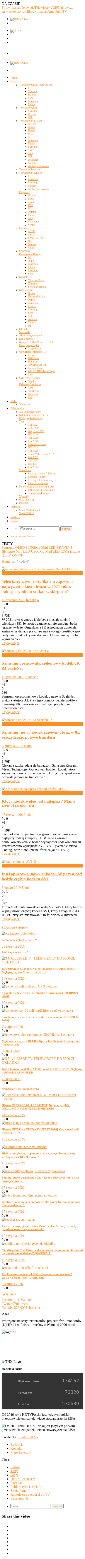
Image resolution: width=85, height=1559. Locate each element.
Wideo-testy (25, 404)
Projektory (24, 192)
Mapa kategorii (20, 1452)
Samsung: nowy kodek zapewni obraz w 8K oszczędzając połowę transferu (41, 734)
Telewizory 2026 (46, 7)
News (6, 573)
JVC (30, 133)
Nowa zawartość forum (22, 536)
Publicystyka (17, 408)
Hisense (32, 94)
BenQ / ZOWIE (36, 237)
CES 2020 (33, 428)
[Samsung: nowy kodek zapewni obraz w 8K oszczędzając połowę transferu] (27, 720)
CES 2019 (33, 437)
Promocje (15, 506)
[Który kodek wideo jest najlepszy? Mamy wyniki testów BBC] (35, 789)
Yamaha (32, 322)
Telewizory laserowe (29, 169)
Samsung (32, 91)
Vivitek (31, 224)
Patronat (23, 502)
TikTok (14, 521)
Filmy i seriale (11, 7)
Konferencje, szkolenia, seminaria (36, 486)
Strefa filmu (25, 470)
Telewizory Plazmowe (30, 172)
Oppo (31, 260)
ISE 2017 (33, 463)
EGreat (31, 355)
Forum (13, 77)
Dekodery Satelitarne (30, 384)
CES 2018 (33, 450)
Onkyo (31, 299)
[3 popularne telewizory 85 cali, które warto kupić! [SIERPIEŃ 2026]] (29, 986)
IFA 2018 (33, 441)
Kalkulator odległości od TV (34, 415)
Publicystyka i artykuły (31, 418)
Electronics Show (37, 444)
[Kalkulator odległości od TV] (18, 933)
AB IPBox (33, 390)
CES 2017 (33, 460)
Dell (30, 241)
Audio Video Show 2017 (41, 454)
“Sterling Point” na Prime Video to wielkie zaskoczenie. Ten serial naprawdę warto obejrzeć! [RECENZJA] (42, 1251)
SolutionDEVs (28, 1437)
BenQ (31, 198)
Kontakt (16, 1448)
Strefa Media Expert (29, 510)
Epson (31, 202)
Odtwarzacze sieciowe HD (33, 351)
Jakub (28, 746)
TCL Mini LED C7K (52, 551)
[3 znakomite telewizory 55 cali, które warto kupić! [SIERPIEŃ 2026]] (37, 1010)
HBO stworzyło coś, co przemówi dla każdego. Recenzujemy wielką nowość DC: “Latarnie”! (38, 1155)
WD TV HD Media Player (41, 371)
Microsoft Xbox (36, 280)
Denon (31, 293)
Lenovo (32, 244)
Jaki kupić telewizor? (30, 411)
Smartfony (24, 250)
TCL (30, 117)
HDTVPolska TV (22, 1479)
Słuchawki (24, 332)
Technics (32, 319)
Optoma (32, 211)
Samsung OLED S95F (17, 547)
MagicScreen (34, 348)
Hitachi (31, 127)
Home (6, 561)
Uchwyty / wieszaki (29, 377)
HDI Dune (33, 358)
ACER (31, 231)
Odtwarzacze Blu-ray (30, 254)
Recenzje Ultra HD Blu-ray (42, 473)
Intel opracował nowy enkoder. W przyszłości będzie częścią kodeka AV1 (42, 876)
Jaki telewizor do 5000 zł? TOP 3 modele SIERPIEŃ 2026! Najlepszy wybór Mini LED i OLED (38, 970)
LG (29, 88)
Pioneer (32, 185)
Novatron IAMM (37, 364)
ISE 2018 (33, 447)
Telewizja (27, 7)
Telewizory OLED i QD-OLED (35, 84)
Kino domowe (26, 289)
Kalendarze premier (38, 483)
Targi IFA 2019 (36, 431)
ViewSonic (33, 221)
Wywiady (24, 496)
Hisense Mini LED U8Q (21, 551)
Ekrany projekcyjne (29, 345)
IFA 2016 (33, 467)
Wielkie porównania (38, 166)
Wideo (13, 401)
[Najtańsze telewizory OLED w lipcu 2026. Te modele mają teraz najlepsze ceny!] (38, 1034)
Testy (13, 81)
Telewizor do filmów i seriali (28, 11)
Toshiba (32, 163)
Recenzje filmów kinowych (42, 480)
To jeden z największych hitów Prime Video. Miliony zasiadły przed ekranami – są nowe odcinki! (39, 1227)
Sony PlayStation (37, 286)
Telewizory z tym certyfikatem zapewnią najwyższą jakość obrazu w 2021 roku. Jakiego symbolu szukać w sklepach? (37, 586)
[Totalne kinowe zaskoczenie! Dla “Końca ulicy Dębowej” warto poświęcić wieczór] (33, 1171)
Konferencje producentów (41, 489)
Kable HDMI (26, 338)
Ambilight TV (57, 11)
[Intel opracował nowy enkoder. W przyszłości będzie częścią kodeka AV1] (19, 861)
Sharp (31, 149)
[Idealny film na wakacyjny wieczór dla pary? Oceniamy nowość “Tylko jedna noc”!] (29, 1195)
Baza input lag (26, 499)
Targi (21, 421)
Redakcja (32, 600)
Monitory (24, 228)
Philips (31, 104)
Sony (30, 97)
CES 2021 (33, 424)
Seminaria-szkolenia (38, 493)
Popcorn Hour (35, 368)
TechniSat (33, 159)
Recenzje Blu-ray (37, 476)
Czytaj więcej (11, 643)
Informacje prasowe (15, 655)
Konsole (23, 276)
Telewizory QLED (28, 107)
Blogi (14, 1475)
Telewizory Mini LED (30, 120)
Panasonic (33, 101)
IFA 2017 (33, 457)
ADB (31, 387)
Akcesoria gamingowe (30, 335)
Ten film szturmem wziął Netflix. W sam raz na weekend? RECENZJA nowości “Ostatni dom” (37, 1276)
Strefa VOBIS (26, 513)
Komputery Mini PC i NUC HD (36, 342)
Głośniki (23, 329)
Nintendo (32, 283)
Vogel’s (32, 381)
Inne (30, 325)
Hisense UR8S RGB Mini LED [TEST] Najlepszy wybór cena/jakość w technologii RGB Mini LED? (36, 1107)
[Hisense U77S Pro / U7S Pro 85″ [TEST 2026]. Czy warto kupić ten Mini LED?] (29, 1123)
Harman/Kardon (36, 296)
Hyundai (32, 361)
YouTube (15, 517)
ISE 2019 (33, 434)
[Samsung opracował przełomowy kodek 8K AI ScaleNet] (25, 651)
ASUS (31, 234)
